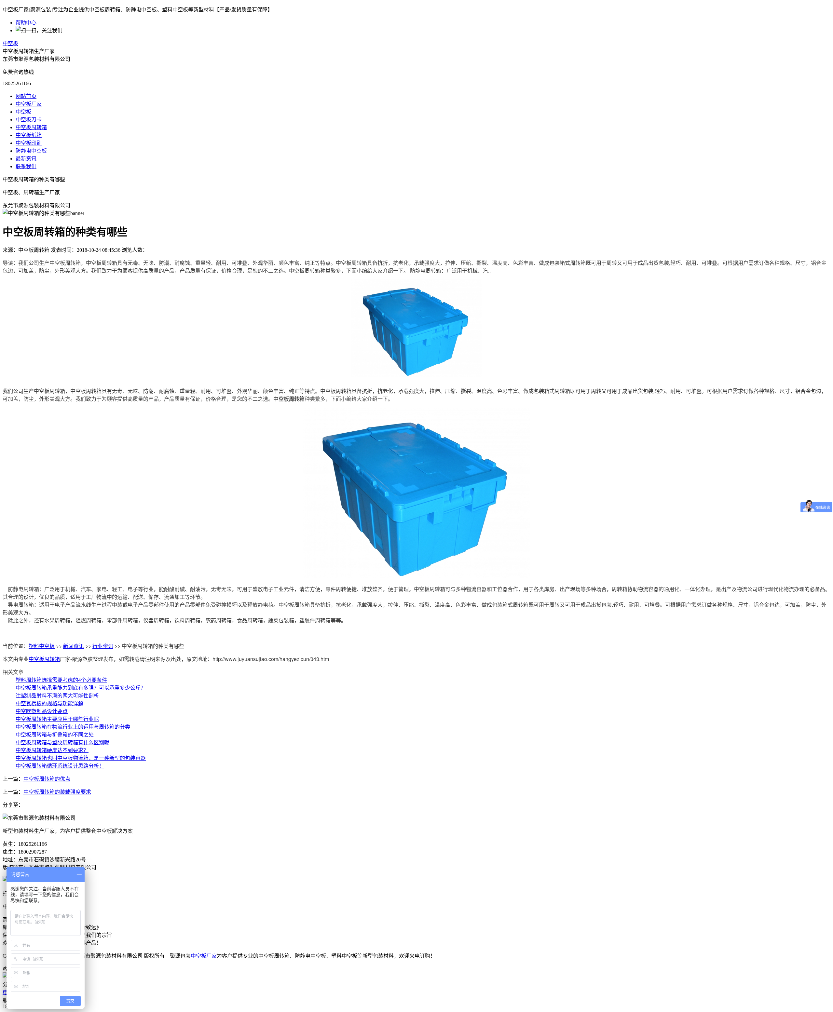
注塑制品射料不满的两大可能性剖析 (57, 695)
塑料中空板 (42, 646)
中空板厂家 (29, 104)
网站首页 (26, 96)
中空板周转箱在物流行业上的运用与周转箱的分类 (73, 726)
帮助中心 (26, 22)
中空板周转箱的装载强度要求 (57, 792)
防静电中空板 (31, 151)
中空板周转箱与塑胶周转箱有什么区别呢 (62, 742)
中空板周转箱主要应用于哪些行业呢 (57, 718)
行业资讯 (102, 646)
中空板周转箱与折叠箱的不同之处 (55, 734)
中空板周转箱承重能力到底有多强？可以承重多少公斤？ (81, 687)
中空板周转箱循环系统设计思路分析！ (60, 765)
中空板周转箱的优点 (46, 779)
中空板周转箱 (31, 127)
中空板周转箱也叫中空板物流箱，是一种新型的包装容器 (81, 758)
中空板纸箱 (29, 135)
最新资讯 (26, 158)
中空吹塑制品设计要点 (42, 711)
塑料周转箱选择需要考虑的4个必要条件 (61, 679)
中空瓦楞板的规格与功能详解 (49, 703)
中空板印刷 (29, 143)
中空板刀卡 (29, 119)
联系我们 (26, 166)
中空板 (10, 43)
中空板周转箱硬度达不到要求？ (52, 750)
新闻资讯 (73, 646)
